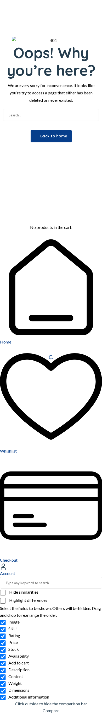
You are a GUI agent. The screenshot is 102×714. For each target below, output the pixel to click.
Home (5, 341)
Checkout (9, 559)
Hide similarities (23, 591)
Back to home (53, 136)
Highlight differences (27, 600)
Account (7, 573)
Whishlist (8, 450)
